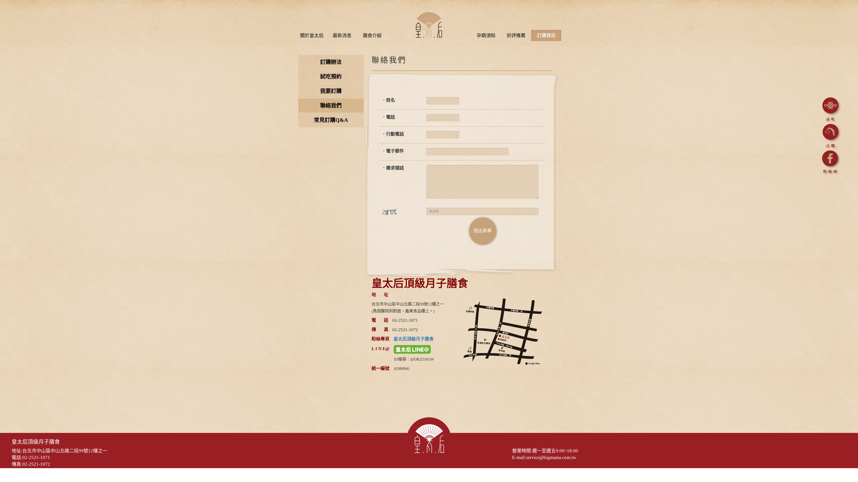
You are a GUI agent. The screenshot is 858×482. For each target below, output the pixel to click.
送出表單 (483, 230)
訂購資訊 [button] (546, 35)
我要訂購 (331, 91)
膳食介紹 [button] (372, 35)
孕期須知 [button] (486, 35)
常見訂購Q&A (331, 120)
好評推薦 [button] (516, 35)
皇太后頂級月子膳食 (413, 339)
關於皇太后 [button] (312, 35)
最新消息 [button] (342, 35)
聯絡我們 (331, 105)
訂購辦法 (331, 62)
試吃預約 (331, 76)
